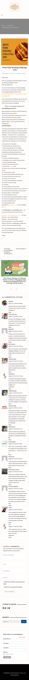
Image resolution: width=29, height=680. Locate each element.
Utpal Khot (12, 374)
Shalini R (11, 301)
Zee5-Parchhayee (20, 248)
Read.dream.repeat (14, 469)
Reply (10, 312)
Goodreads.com (13, 204)
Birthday (5, 652)
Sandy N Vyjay (12, 405)
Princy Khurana (13, 314)
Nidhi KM (11, 329)
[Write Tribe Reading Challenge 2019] (14, 106)
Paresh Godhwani (13, 486)
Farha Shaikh (12, 441)
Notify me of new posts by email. (13, 587)
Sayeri (10, 507)
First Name (6, 643)
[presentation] (11, 289)
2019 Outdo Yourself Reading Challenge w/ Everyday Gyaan (8, 251)
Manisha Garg (12, 359)
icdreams (6, 73)
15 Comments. (22, 73)
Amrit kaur (11, 456)
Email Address (7, 638)
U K (9, 524)
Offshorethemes (14, 675)
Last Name (6, 647)
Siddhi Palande (13, 391)
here (4, 207)
